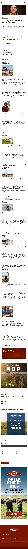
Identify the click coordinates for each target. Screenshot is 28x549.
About (2, 540)
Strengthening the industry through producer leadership (12, 409)
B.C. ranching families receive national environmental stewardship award (12, 397)
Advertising (2, 542)
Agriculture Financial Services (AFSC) (7, 24)
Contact (2, 543)
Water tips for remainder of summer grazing (10, 403)
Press (2, 545)
